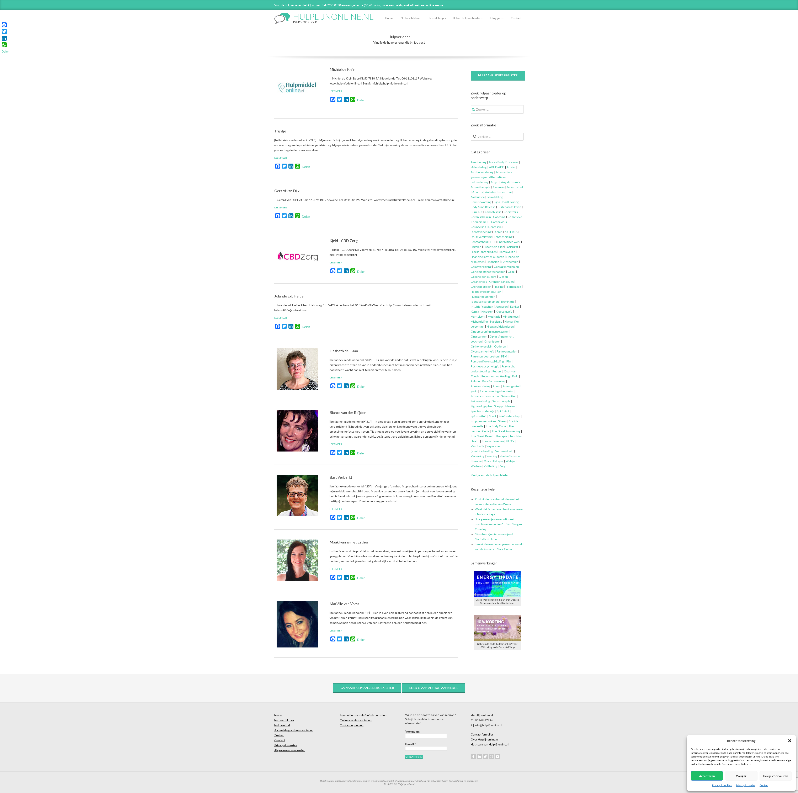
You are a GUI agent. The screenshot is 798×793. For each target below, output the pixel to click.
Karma (475, 311)
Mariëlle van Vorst (344, 603)
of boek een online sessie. (427, 5)
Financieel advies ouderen (487, 256)
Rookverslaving (480, 386)
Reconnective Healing (495, 376)
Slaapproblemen (504, 406)
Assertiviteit (514, 187)
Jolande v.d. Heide (289, 296)
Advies (511, 167)
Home (389, 18)
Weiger (741, 776)
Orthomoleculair (481, 346)
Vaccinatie (477, 446)
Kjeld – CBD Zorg (344, 240)
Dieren (498, 232)
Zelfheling (490, 466)
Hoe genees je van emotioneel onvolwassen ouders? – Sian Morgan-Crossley (499, 524)
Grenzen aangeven (501, 281)
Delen (361, 100)
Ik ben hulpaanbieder (466, 18)
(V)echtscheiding (482, 451)
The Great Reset (482, 436)
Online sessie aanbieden (356, 720)
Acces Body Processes (503, 162)
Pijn (508, 361)
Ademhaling (479, 167)
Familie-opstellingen (484, 251)
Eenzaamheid (479, 242)
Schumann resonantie (485, 396)
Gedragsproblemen (506, 266)
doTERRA (511, 232)
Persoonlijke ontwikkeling (487, 361)
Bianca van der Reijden (348, 412)
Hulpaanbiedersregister (498, 75)
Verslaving (477, 456)
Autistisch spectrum (498, 192)
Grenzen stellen (481, 286)
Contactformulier (482, 734)
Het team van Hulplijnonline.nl (490, 744)
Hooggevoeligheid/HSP (486, 291)
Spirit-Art (503, 411)
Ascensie (499, 187)
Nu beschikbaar (411, 18)
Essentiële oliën (494, 246)
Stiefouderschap (509, 416)
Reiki (515, 376)
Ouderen (500, 346)
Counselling (478, 227)
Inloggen (495, 18)
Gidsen (503, 276)
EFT (492, 242)
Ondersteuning (481, 331)
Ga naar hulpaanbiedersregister (367, 687)
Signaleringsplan (481, 406)
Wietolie (476, 466)
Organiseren (492, 341)
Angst (495, 182)
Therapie (501, 436)
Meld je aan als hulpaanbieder (490, 475)
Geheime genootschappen (488, 271)
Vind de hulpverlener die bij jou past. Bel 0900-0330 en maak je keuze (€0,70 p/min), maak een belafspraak (342, 5)
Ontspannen (479, 336)
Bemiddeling (495, 197)
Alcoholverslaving (482, 172)
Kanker (514, 306)
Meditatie (494, 316)
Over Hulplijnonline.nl (484, 739)
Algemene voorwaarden (289, 750)
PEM (504, 356)
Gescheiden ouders (483, 276)
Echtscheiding (503, 237)
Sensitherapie (501, 401)
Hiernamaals (514, 286)
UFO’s (510, 441)
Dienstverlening (481, 232)
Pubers (497, 371)
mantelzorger (500, 331)
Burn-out (477, 212)
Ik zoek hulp (436, 18)
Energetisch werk (509, 242)
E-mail (410, 744)
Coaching (499, 217)
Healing (499, 286)
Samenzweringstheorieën (496, 391)
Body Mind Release (483, 207)
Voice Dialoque (493, 461)
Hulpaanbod (282, 725)
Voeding (491, 456)
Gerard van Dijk (286, 190)
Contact (764, 785)
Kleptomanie (504, 311)
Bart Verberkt (341, 477)
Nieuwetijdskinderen (500, 326)
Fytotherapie (509, 261)
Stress (502, 421)
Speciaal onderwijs (483, 411)
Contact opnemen (351, 725)
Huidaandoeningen (483, 296)
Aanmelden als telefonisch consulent (364, 715)
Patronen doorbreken (485, 356)
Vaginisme (493, 446)
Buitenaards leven (509, 207)
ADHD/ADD (496, 167)
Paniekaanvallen (506, 351)
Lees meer (336, 91)
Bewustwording (481, 202)
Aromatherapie (480, 187)
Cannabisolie (493, 212)
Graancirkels (479, 281)
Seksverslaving (480, 401)
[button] (790, 741)
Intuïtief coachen (482, 306)
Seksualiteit (509, 396)
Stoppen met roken (483, 421)
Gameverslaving (481, 266)
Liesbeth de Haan (344, 351)
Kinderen (487, 311)
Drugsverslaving (481, 237)
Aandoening (478, 162)
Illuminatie (508, 301)
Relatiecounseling (493, 381)
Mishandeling (479, 321)
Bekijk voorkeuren (775, 776)
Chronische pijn (481, 217)
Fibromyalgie (507, 251)
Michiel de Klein (342, 69)
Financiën (493, 261)
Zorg (502, 466)
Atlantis (477, 192)
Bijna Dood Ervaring (506, 202)
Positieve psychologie (485, 366)
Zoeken (279, 735)
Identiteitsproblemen (485, 301)
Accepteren (707, 776)
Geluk (511, 271)
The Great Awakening (505, 431)
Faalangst (512, 246)
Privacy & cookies (722, 785)
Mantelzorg (478, 316)
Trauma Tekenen (493, 441)
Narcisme (496, 321)
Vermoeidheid (504, 451)
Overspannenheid (482, 351)
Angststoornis (510, 182)
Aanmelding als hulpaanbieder (293, 730)
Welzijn (510, 461)
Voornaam (412, 731)
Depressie (495, 227)
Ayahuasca (478, 197)
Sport (492, 416)
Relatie (475, 381)
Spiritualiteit (479, 416)
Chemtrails (510, 212)
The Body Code (496, 426)
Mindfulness (511, 316)
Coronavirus (499, 222)
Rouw (496, 386)
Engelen (476, 246)
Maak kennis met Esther (349, 542)
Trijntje (280, 131)
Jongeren (501, 306)
